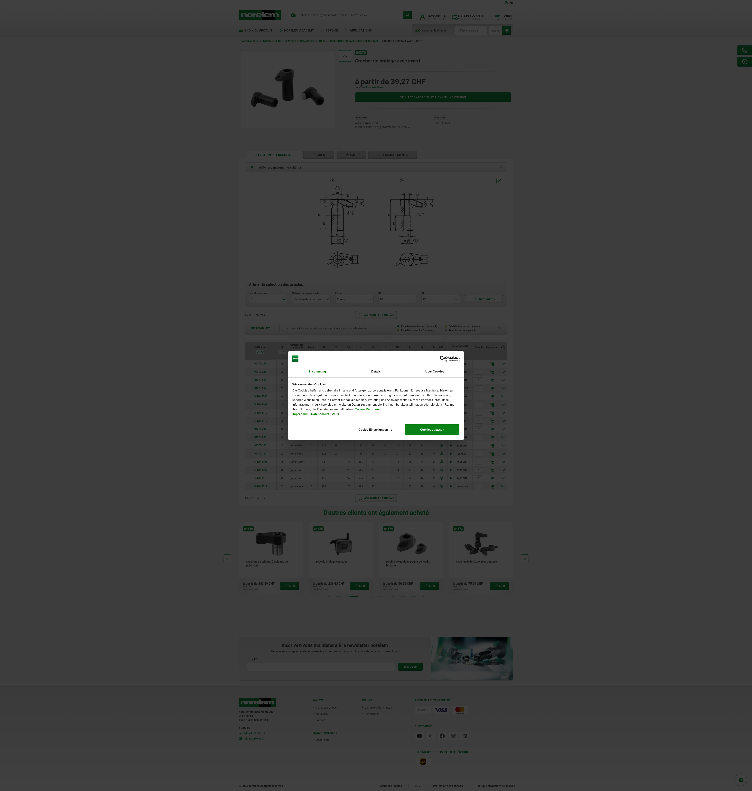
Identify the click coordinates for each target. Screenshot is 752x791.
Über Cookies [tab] (434, 371)
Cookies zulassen (432, 429)
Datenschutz (320, 414)
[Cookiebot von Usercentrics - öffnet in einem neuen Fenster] (443, 359)
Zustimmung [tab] (317, 371)
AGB (335, 414)
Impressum (300, 414)
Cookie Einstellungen (373, 429)
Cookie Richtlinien (368, 409)
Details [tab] (376, 371)
